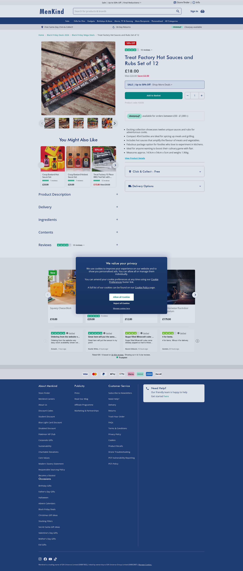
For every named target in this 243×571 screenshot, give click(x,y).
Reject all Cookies (121, 303)
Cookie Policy (142, 287)
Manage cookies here (121, 308)
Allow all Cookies (121, 297)
